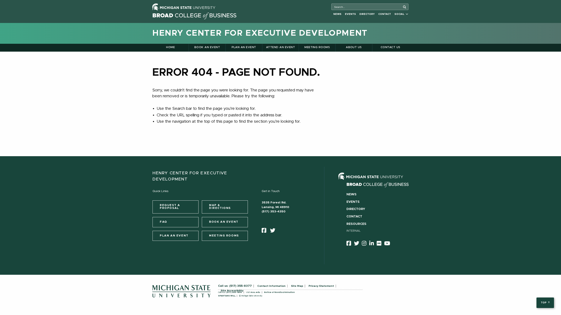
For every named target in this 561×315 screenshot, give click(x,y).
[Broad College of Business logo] (194, 15)
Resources (356, 224)
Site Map (297, 286)
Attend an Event (280, 47)
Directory (367, 14)
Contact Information (271, 286)
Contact (384, 14)
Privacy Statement (321, 286)
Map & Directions (220, 207)
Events (350, 14)
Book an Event (207, 47)
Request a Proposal (170, 207)
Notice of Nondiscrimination (279, 292)
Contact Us (390, 47)
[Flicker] (380, 244)
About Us (354, 47)
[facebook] (265, 231)
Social (400, 14)
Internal (353, 230)
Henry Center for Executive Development (259, 33)
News (337, 14)
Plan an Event (244, 47)
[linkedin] (373, 244)
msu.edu (255, 292)
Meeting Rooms (317, 47)
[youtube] (388, 244)
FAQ (163, 221)
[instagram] (365, 244)
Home (170, 47)
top (544, 302)
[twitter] (274, 231)
